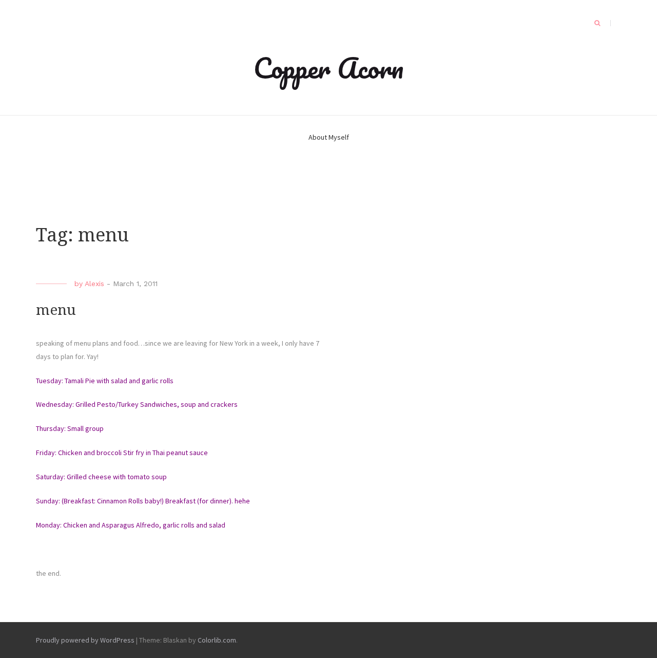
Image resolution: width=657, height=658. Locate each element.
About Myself (328, 137)
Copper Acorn (328, 67)
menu (56, 310)
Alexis (94, 283)
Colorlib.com (217, 640)
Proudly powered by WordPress (85, 640)
